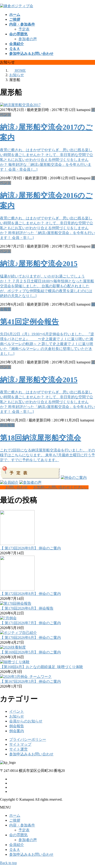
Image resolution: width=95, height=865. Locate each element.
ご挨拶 (14, 820)
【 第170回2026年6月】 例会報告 (26, 608)
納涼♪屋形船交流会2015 (38, 263)
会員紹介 (16, 845)
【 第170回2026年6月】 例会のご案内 (30, 638)
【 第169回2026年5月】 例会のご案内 (30, 652)
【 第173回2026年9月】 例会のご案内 (30, 548)
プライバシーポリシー (27, 739)
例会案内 (16, 731)
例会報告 (7, 425)
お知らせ (16, 716)
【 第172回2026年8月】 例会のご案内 (30, 594)
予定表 (24, 29)
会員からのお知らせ (25, 721)
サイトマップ (20, 744)
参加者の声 (27, 39)
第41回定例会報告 (29, 321)
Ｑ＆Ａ (14, 850)
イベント (16, 711)
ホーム (14, 815)
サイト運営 (18, 749)
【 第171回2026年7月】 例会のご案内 (30, 623)
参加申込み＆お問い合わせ (31, 754)
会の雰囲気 (18, 835)
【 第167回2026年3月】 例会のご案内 (30, 681)
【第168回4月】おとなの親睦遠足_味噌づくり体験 (41, 667)
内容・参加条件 (22, 825)
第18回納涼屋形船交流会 (40, 438)
